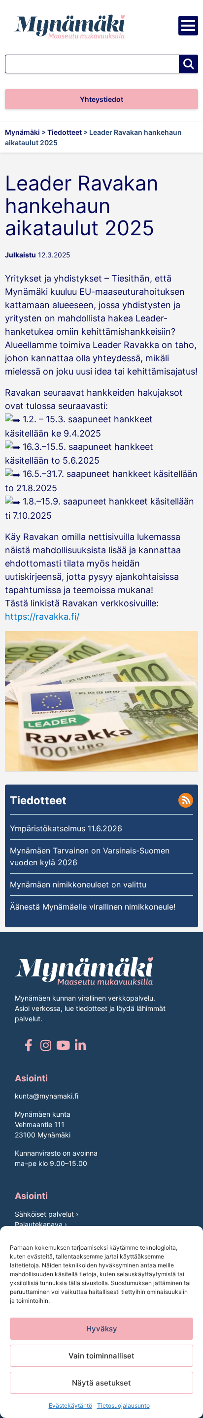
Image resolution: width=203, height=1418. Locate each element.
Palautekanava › (41, 1224)
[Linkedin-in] (80, 1045)
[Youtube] (62, 1045)
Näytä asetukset (101, 1382)
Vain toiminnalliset (101, 1355)
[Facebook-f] (28, 1045)
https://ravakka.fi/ (42, 616)
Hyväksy (101, 1328)
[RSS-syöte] (185, 800)
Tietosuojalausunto (123, 1405)
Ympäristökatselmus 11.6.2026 (66, 828)
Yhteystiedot (101, 99)
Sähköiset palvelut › (46, 1214)
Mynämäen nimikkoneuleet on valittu (78, 884)
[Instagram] (45, 1045)
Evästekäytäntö (70, 1405)
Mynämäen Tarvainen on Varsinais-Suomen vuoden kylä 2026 (89, 856)
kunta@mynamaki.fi (46, 1096)
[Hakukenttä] (92, 64)
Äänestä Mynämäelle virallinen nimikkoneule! (92, 907)
